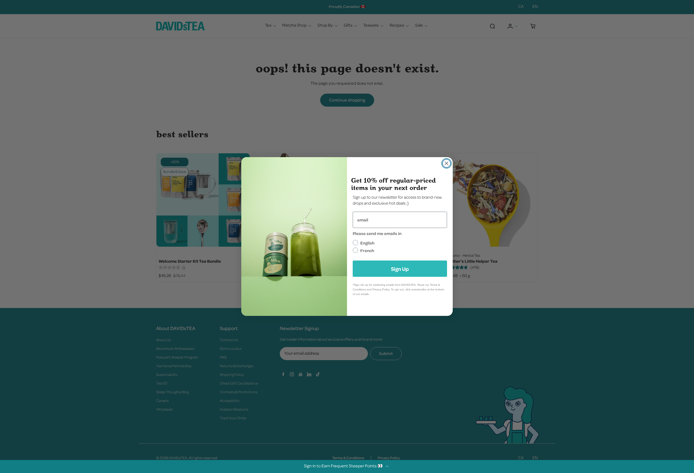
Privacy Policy (380, 289)
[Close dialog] (446, 163)
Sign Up (400, 268)
